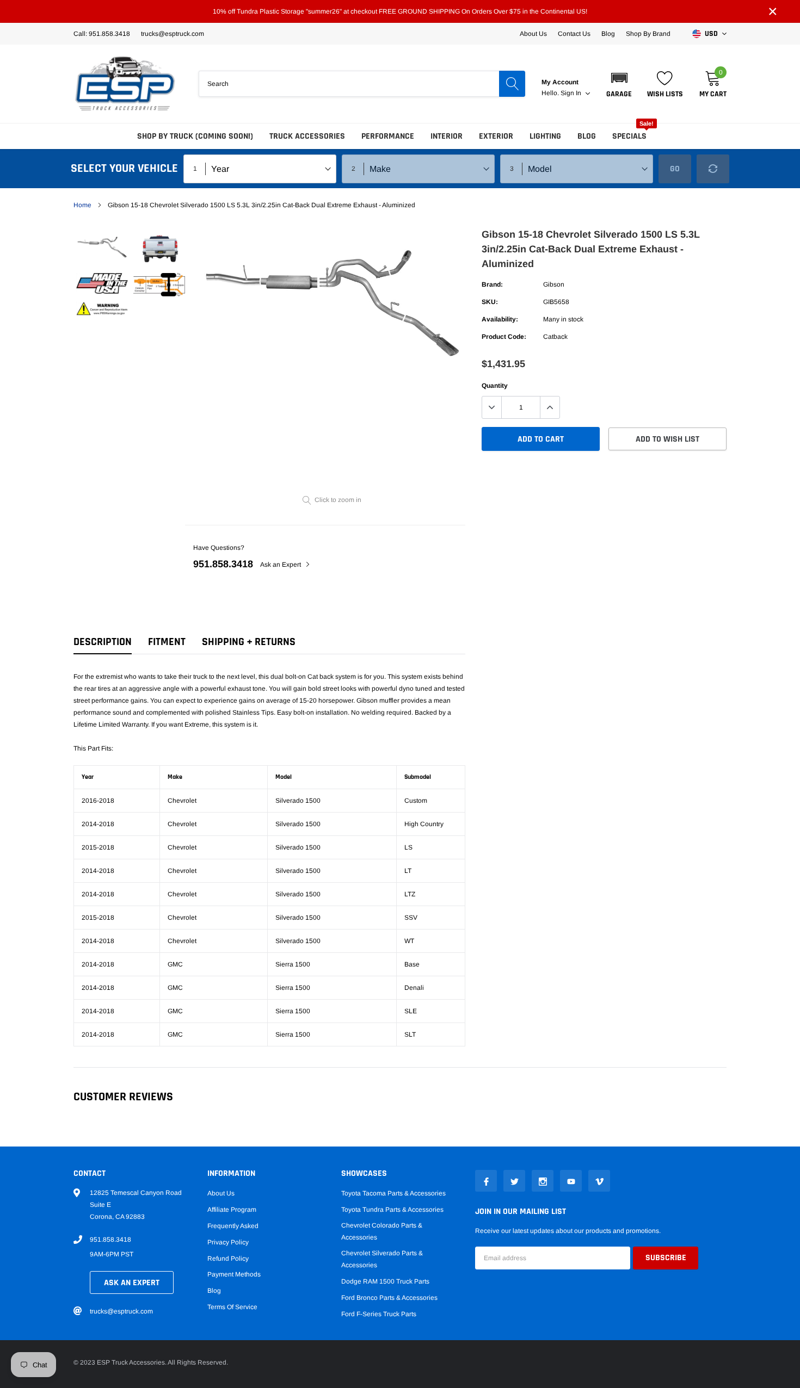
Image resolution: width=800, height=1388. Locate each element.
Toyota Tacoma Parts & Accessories (393, 1193)
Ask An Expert (131, 1282)
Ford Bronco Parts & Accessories (389, 1298)
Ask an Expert (281, 564)
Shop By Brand (648, 33)
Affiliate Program (231, 1209)
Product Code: (504, 336)
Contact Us (574, 33)
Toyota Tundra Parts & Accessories (392, 1209)
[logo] (125, 84)
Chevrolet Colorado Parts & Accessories (381, 1231)
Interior (446, 136)
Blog (608, 33)
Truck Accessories (307, 136)
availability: (500, 319)
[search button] (512, 84)
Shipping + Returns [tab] (249, 642)
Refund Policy (228, 1258)
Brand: (492, 284)
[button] (619, 84)
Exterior (496, 136)
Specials (629, 136)
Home (82, 205)
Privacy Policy (228, 1242)
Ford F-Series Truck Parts (378, 1314)
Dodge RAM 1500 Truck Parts (385, 1281)
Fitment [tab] (167, 642)
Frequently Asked (233, 1226)
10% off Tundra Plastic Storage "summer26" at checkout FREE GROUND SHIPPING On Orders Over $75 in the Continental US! (400, 11)
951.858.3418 (223, 564)
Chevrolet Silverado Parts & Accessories (382, 1259)
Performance (387, 136)
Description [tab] (102, 642)
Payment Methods (234, 1274)
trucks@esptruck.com (121, 1311)
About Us (533, 33)
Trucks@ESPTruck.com (172, 33)
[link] (102, 246)
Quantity (495, 385)
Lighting (545, 136)
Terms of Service (232, 1307)
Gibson (553, 284)
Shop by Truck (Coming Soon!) (195, 136)
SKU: (490, 302)
